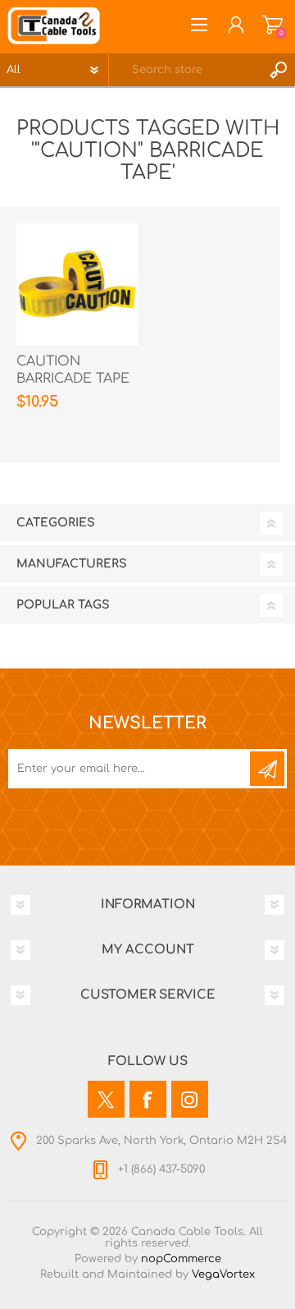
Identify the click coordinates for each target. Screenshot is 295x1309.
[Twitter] (106, 1099)
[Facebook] (147, 1099)
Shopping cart (272, 25)
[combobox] (185, 69)
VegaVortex (223, 1274)
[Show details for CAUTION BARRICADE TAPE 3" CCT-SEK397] (77, 284)
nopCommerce (181, 1259)
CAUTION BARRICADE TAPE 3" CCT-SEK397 (72, 378)
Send (267, 768)
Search (278, 69)
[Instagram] (189, 1099)
